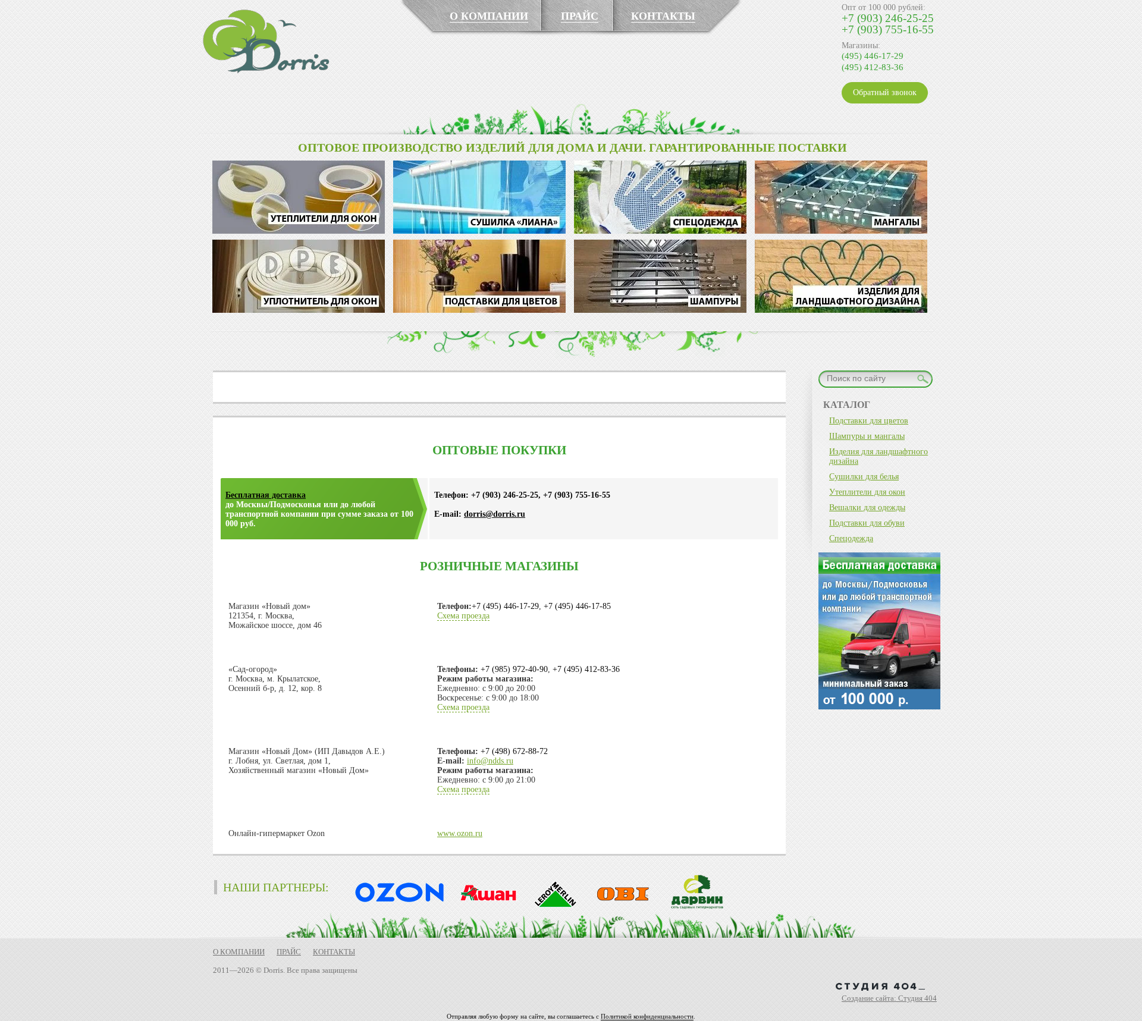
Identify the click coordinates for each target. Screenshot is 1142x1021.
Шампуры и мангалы (867, 436)
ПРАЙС (579, 16)
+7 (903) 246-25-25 (888, 18)
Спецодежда (851, 538)
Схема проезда (463, 615)
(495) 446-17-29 (872, 56)
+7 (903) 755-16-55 (888, 29)
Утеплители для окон (867, 492)
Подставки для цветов (868, 420)
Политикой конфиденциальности (647, 1016)
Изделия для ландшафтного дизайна (878, 456)
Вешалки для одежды (867, 507)
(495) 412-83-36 (872, 67)
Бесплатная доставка (265, 495)
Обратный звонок (885, 92)
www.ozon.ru (459, 833)
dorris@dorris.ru (494, 514)
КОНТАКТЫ (663, 16)
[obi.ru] (620, 907)
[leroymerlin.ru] (552, 907)
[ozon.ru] (397, 907)
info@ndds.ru (490, 760)
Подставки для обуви (867, 523)
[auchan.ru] (484, 907)
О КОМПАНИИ (489, 16)
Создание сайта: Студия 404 (889, 998)
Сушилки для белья (864, 476)
